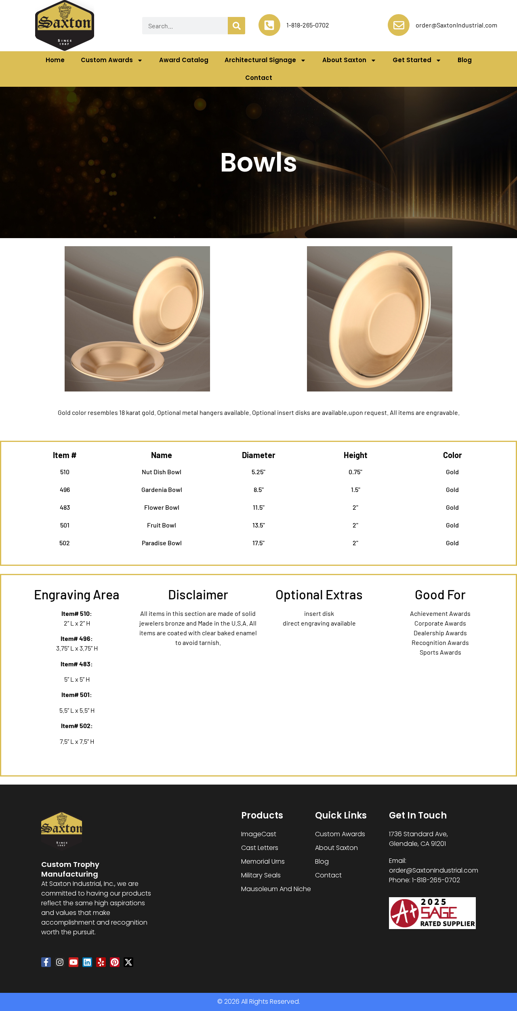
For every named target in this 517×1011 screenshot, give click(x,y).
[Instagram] (60, 962)
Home (55, 60)
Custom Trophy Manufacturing (70, 869)
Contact (258, 77)
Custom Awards (107, 60)
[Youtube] (73, 962)
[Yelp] (101, 962)
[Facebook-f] (46, 962)
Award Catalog (183, 60)
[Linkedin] (87, 962)
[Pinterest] (115, 962)
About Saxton (344, 60)
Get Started (412, 60)
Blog (465, 60)
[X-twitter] (128, 962)
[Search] (236, 25)
